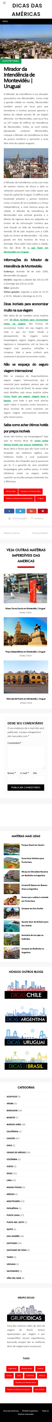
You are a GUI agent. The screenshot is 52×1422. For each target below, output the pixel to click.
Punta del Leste (15, 1222)
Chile (9, 1145)
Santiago (12, 1243)
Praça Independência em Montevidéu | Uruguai (25, 652)
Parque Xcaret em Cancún (33, 845)
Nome (12, 773)
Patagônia (12, 1208)
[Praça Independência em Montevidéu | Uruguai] (25, 631)
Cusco (10, 1166)
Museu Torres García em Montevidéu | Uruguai (25, 608)
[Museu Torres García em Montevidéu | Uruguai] (25, 588)
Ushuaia (11, 1264)
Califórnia (12, 1131)
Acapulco (12, 1097)
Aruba (10, 1103)
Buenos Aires (14, 1124)
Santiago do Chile (17, 1250)
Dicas (9, 1173)
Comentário (39, 519)
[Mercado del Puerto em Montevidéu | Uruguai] (26, 677)
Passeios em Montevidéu (30, 491)
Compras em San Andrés (32, 908)
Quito (10, 1229)
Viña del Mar (14, 1278)
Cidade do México (16, 1152)
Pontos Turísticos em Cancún (18, 1390)
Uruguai (40, 498)
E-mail (24, 773)
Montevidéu (10, 61)
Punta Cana (13, 1215)
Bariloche (12, 1111)
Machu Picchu (14, 1187)
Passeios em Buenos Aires (25, 1383)
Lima (9, 1180)
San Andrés (13, 1236)
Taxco (10, 1257)
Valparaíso (13, 1271)
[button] (5, 21)
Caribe (9, 1376)
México (10, 1194)
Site (35, 773)
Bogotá (11, 1118)
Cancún (11, 1138)
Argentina (12, 1369)
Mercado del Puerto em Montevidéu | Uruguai (25, 699)
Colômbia (12, 1159)
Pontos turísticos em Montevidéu (19, 498)
